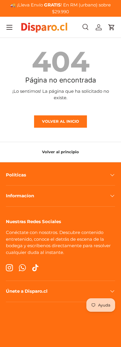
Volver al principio (60, 151)
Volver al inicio (60, 121)
